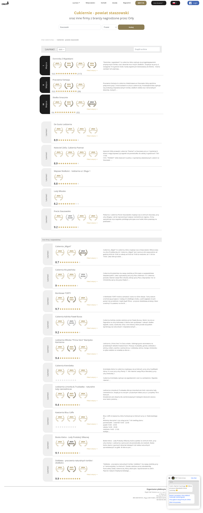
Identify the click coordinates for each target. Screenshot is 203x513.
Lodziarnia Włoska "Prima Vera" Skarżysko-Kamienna (74, 341)
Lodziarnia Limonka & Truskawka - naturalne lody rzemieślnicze (75, 387)
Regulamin (127, 3)
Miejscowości (90, 3)
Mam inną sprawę (175, 502)
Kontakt (103, 3)
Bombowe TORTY (63, 293)
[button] (175, 3)
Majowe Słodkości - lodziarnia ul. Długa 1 (72, 171)
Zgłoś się (141, 3)
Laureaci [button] (76, 3)
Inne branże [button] (157, 3)
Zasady (114, 3)
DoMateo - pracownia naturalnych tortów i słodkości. (74, 461)
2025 (61, 49)
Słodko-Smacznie (60, 97)
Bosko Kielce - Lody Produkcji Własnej (72, 437)
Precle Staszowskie (62, 211)
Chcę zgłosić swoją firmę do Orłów (180, 500)
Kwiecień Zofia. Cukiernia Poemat (69, 147)
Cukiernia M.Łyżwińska (65, 269)
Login (195, 3)
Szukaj (131, 27)
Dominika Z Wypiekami (63, 58)
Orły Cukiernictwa (47, 40)
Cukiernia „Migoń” (63, 246)
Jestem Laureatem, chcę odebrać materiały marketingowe (179, 496)
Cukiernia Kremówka (64, 365)
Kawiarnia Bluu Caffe (64, 412)
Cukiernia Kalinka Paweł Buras (68, 316)
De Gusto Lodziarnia (63, 124)
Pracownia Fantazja (61, 79)
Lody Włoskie (60, 191)
